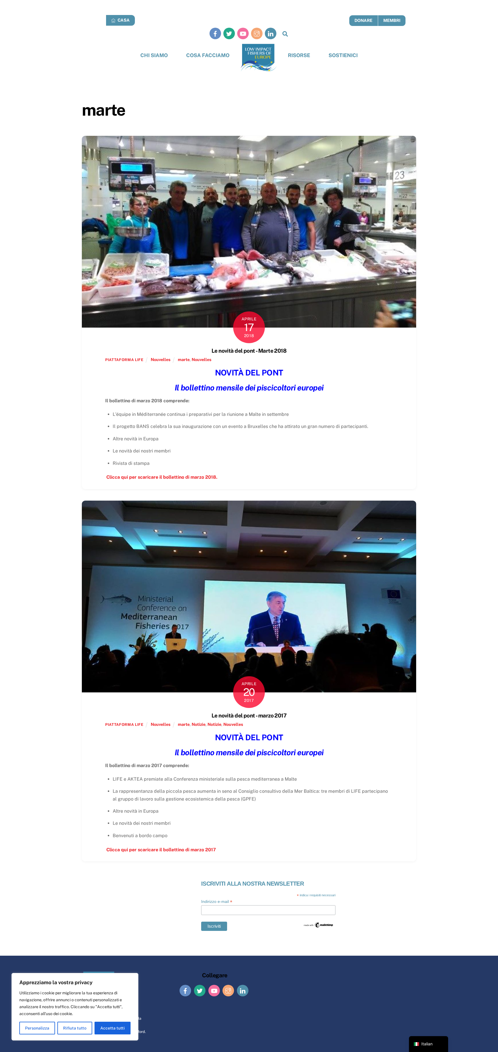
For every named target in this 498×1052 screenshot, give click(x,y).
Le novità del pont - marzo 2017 (249, 715)
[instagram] (257, 33)
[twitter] (229, 33)
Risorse (299, 55)
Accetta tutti (112, 1028)
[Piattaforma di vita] (259, 58)
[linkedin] (270, 33)
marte (184, 359)
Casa (123, 20)
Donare (363, 20)
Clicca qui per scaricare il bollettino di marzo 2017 (160, 849)
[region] (75, 1006)
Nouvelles (161, 359)
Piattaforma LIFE (124, 360)
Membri (391, 20)
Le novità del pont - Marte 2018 (249, 350)
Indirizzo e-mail (216, 901)
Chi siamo (154, 55)
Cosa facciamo (207, 55)
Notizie (198, 724)
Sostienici (343, 55)
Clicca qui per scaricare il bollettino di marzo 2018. (161, 477)
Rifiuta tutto (74, 1028)
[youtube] (243, 33)
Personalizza (37, 1028)
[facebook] (215, 33)
